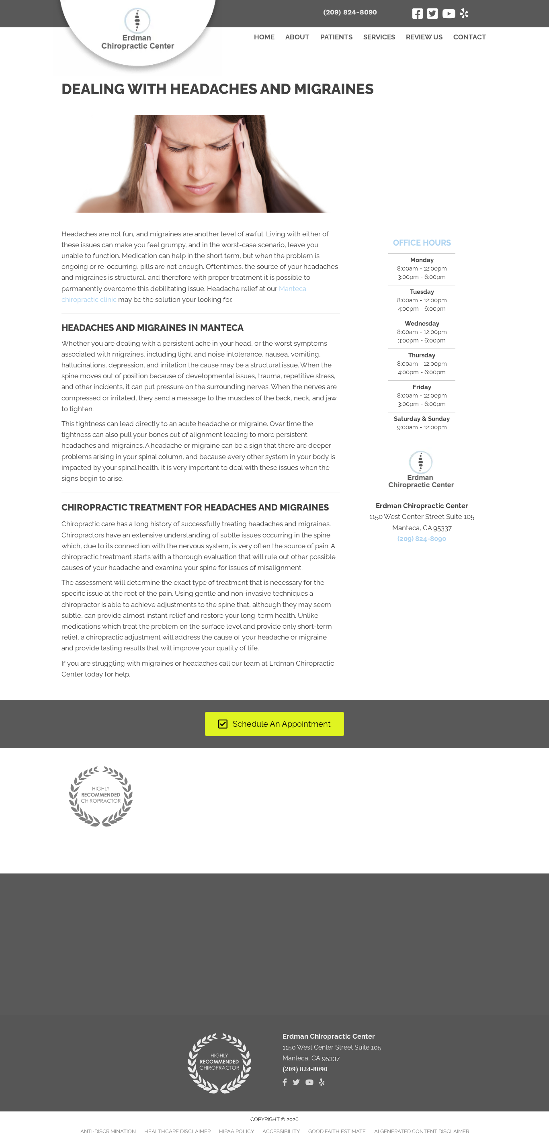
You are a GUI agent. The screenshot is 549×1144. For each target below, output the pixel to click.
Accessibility (281, 1131)
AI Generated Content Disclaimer (421, 1131)
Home (264, 37)
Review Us (424, 37)
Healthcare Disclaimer (177, 1131)
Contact (469, 37)
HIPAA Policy (236, 1131)
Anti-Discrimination (108, 1131)
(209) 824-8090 (350, 12)
